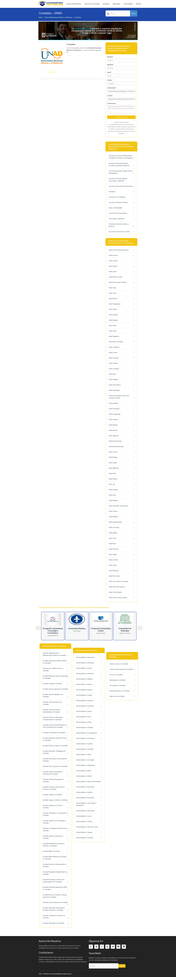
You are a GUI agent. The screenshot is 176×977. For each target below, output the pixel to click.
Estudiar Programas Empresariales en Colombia (55, 873)
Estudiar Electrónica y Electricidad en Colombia (55, 760)
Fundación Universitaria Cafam (101, 629)
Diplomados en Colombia (118, 680)
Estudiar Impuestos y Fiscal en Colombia (53, 806)
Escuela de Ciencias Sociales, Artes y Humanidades (121, 172)
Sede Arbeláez (113, 403)
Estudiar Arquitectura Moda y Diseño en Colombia (55, 662)
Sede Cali (112, 484)
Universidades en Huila (83, 754)
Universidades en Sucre (83, 816)
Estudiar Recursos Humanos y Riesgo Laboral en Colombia (55, 896)
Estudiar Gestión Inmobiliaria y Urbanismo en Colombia (53, 773)
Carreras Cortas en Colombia (119, 664)
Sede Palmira (113, 479)
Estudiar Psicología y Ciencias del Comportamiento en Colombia (53, 881)
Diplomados (116, 4)
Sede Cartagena (114, 347)
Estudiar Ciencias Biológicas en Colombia (53, 695)
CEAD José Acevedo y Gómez (118, 598)
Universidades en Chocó (84, 722)
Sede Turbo (112, 538)
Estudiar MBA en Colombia (51, 851)
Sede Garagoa (113, 320)
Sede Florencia (113, 549)
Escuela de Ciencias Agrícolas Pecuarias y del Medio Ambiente (119, 164)
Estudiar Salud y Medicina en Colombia (55, 902)
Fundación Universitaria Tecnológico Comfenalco (53, 630)
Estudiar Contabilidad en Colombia (54, 733)
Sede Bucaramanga (115, 441)
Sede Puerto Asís (114, 576)
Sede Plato (112, 374)
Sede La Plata (113, 560)
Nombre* (110, 57)
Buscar (134, 13)
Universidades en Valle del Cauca (87, 827)
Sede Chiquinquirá (114, 304)
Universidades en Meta (83, 771)
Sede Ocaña (113, 463)
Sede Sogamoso (114, 336)
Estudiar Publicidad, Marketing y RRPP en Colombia (55, 888)
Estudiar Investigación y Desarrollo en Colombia (55, 829)
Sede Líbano (113, 565)
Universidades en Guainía (84, 744)
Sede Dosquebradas (115, 522)
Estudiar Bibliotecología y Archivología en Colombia (55, 677)
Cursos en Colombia (116, 675)
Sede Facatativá (114, 409)
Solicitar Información (121, 117)
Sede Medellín (113, 517)
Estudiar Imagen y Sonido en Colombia (55, 800)
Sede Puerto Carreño (115, 277)
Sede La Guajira (114, 369)
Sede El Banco (113, 363)
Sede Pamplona (114, 468)
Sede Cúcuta (113, 452)
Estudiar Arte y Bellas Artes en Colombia (53, 669)
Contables (78, 17)
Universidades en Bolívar (84, 684)
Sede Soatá (112, 325)
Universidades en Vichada (84, 838)
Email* (109, 72)
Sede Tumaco (113, 511)
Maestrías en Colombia (117, 696)
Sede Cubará (113, 309)
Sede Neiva (112, 544)
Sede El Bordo (113, 490)
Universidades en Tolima (84, 821)
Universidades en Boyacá (84, 690)
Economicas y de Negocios (117, 197)
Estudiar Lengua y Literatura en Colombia (53, 837)
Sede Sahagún (113, 379)
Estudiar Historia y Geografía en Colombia (53, 780)
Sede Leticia (113, 271)
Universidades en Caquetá (84, 700)
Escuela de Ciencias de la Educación (121, 186)
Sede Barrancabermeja (116, 446)
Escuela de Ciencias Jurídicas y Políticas (119, 225)
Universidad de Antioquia (125, 629)
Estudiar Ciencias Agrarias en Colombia (55, 689)
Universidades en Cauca (84, 711)
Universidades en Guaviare (84, 749)
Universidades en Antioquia (85, 663)
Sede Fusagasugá (114, 414)
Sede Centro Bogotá (115, 592)
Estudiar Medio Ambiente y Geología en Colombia (54, 858)
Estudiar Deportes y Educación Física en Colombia (55, 739)
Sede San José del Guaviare (118, 282)
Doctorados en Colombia (117, 685)
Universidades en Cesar (83, 717)
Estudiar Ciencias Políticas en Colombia (52, 703)
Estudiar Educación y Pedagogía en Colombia (54, 752)
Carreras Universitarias (73, 4)
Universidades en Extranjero (85, 738)
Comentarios (111, 103)
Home (40, 17)
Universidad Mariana (76, 628)
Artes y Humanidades (116, 208)
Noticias (138, 4)
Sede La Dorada (114, 527)
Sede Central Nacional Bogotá (118, 250)
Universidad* (111, 88)
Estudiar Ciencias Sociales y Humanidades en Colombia (52, 711)
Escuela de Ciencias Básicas (118, 213)
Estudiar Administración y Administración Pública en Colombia (54, 654)
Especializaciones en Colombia (119, 691)
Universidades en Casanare (85, 706)
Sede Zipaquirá (114, 436)
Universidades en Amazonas (85, 657)
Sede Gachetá (113, 419)
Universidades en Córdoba (84, 727)
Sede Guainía (113, 266)
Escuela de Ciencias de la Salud (119, 232)
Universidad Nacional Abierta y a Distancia (58, 17)
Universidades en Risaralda (85, 798)
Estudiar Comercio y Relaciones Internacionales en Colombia (53, 718)
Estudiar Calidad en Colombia (52, 684)
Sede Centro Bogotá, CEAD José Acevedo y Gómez (119, 397)
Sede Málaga (113, 457)
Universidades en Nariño (84, 776)
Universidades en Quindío (84, 792)
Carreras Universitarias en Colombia (121, 669)
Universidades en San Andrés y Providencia (86, 804)
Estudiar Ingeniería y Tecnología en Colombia (54, 822)
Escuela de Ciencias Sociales (118, 202)
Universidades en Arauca (84, 668)
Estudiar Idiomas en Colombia (52, 795)
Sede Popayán (113, 500)
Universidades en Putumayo (85, 787)
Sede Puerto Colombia (116, 342)
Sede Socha (112, 331)
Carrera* (110, 96)
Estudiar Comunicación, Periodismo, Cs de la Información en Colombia (55, 726)
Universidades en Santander (85, 811)
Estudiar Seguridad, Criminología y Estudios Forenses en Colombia (54, 909)
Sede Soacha (113, 430)
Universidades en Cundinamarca (86, 733)
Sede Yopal (112, 288)
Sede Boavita (113, 298)
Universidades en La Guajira (85, 760)
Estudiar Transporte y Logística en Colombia (54, 916)
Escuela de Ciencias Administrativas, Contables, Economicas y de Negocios (121, 157)
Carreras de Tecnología (92, 4)
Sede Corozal (113, 352)
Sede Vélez (112, 473)
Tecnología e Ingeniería (116, 219)
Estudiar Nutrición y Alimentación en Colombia (54, 865)
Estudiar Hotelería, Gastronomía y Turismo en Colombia (54, 788)
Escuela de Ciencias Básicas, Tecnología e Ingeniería (118, 180)
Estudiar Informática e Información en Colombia (55, 814)
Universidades (128, 4)
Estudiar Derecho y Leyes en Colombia (55, 746)
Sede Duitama (113, 315)
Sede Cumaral (113, 261)
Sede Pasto (112, 495)
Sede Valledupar (114, 390)
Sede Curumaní (114, 358)
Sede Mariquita (114, 571)
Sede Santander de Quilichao (118, 506)
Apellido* (110, 65)
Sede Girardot (113, 425)
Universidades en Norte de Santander (88, 781)
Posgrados (106, 4)
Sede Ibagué (113, 554)
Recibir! (122, 966)
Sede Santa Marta (115, 385)
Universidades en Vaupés (84, 832)
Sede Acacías (113, 255)
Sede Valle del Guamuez (117, 587)
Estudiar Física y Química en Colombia (55, 766)
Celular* (110, 80)
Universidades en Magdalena (85, 765)
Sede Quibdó (113, 533)
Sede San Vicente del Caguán (118, 581)
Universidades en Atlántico (85, 673)
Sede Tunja (112, 293)
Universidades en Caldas (84, 695)
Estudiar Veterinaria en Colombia (53, 923)
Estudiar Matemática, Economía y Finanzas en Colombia (53, 845)
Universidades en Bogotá (84, 679)
